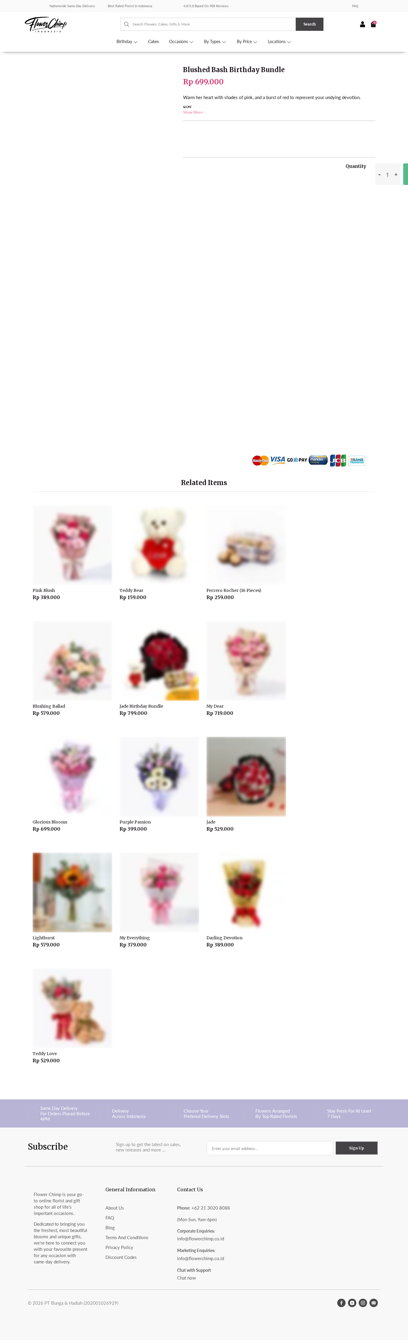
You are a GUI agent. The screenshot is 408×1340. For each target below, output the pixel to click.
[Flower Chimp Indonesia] (72, 23)
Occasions (179, 41)
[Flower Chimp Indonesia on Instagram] (363, 1303)
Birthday (124, 41)
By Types (213, 41)
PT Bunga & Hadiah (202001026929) (81, 1303)
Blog (110, 1227)
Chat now (186, 1277)
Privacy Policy (119, 1247)
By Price (245, 41)
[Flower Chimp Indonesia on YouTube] (352, 1303)
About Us (114, 1207)
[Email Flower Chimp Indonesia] (373, 1303)
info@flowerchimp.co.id (200, 1238)
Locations (277, 41)
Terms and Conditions (126, 1237)
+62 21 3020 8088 (210, 1207)
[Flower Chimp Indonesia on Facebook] (341, 1303)
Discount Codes (121, 1257)
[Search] (123, 24)
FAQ (355, 6)
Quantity (356, 166)
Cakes (153, 41)
